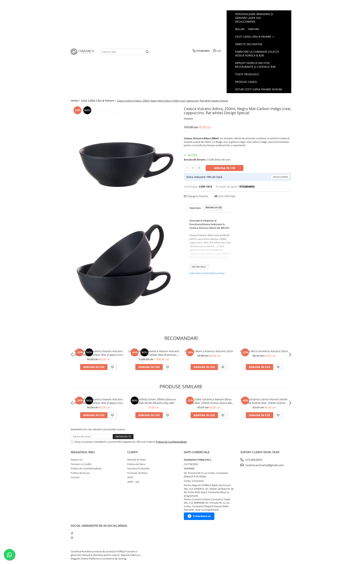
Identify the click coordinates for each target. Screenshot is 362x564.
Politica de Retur (136, 464)
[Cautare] (147, 52)
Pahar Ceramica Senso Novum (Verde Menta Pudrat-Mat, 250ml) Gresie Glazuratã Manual (264, 401)
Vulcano (188, 118)
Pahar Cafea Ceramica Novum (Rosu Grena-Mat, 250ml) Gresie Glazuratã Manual (209, 401)
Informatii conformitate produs (207, 273)
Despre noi (77, 459)
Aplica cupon (280, 177)
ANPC (130, 477)
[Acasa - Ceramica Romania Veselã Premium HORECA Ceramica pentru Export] (82, 52)
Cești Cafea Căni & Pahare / (98, 100)
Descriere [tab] (195, 208)
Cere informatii (226, 196)
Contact (75, 477)
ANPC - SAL (133, 481)
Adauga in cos (224, 168)
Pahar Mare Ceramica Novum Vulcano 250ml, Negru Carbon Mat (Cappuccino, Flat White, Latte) (98, 352)
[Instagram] (72, 537)
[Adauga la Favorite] (112, 367)
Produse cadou (246, 82)
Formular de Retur (137, 473)
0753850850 (253, 460)
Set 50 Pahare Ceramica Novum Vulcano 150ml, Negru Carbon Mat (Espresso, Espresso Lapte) (153, 352)
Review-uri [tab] (214, 207)
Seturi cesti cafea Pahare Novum (258, 89)
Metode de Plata (136, 459)
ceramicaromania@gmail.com (264, 465)
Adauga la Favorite (197, 196)
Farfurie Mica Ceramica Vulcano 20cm (264, 351)
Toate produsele (247, 74)
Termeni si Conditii (81, 464)
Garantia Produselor (138, 468)
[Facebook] (72, 533)
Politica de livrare (80, 473)
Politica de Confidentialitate (171, 441)
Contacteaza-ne (202, 516)
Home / (76, 100)
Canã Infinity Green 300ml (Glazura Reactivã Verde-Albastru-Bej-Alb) (154, 401)
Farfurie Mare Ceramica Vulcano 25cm (209, 351)
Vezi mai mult (199, 266)
